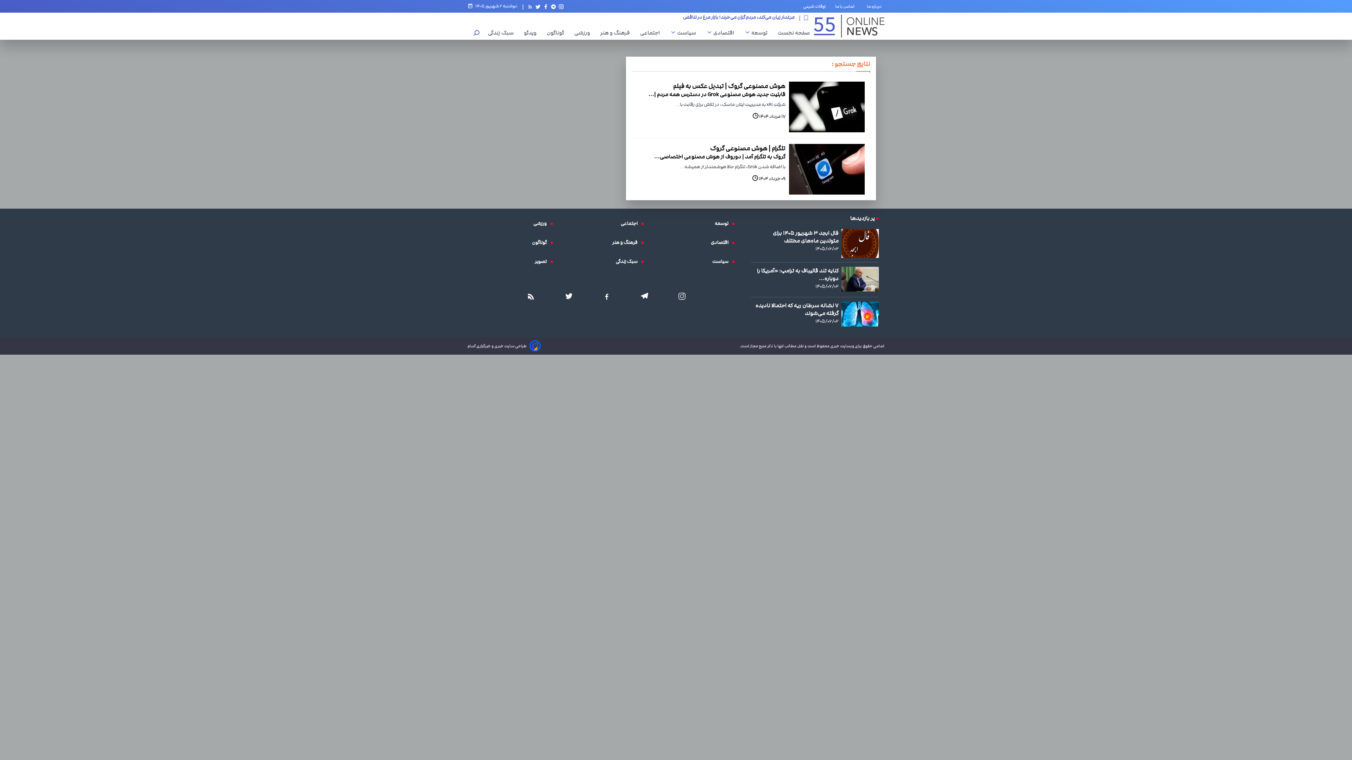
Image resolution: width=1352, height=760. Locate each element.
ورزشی (584, 33)
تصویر (542, 261)
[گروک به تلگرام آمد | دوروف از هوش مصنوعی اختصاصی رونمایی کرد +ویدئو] (827, 169)
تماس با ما (846, 6)
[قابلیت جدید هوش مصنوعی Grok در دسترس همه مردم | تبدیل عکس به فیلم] (827, 107)
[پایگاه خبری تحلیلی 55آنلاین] (849, 26)
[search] (476, 33)
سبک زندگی (502, 33)
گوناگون (557, 33)
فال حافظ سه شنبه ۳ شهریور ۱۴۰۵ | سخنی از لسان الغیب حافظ (733, 17)
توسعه (761, 33)
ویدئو (532, 33)
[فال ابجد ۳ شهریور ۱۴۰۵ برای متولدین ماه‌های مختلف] (860, 243)
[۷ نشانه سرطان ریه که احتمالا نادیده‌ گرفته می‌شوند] (860, 314)
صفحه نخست (794, 33)
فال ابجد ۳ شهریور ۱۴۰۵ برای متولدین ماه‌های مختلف (806, 237)
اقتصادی (725, 33)
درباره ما (875, 6)
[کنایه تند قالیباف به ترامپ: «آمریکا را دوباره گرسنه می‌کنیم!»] (860, 279)
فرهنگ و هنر (616, 33)
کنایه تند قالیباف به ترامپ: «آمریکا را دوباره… (798, 274)
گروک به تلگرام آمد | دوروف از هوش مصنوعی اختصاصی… (719, 156)
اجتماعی (651, 33)
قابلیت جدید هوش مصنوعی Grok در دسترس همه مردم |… (717, 94)
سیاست (688, 33)
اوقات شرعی (814, 6)
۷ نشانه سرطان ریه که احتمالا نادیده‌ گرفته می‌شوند (797, 309)
